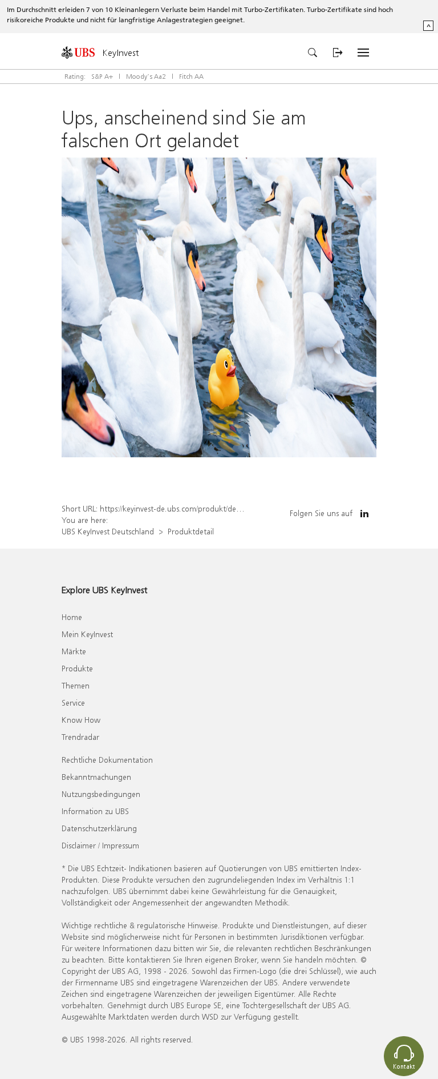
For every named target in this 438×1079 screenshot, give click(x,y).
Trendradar (80, 736)
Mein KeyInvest (87, 634)
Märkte (74, 651)
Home (72, 616)
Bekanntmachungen (96, 776)
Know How (81, 719)
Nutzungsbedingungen (101, 793)
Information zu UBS (95, 811)
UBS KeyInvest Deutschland (108, 531)
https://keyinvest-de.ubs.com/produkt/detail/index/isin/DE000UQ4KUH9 (219, 508)
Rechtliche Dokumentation (107, 759)
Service (73, 702)
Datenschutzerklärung (99, 828)
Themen (76, 685)
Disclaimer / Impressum (100, 845)
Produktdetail (191, 531)
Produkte (77, 668)
